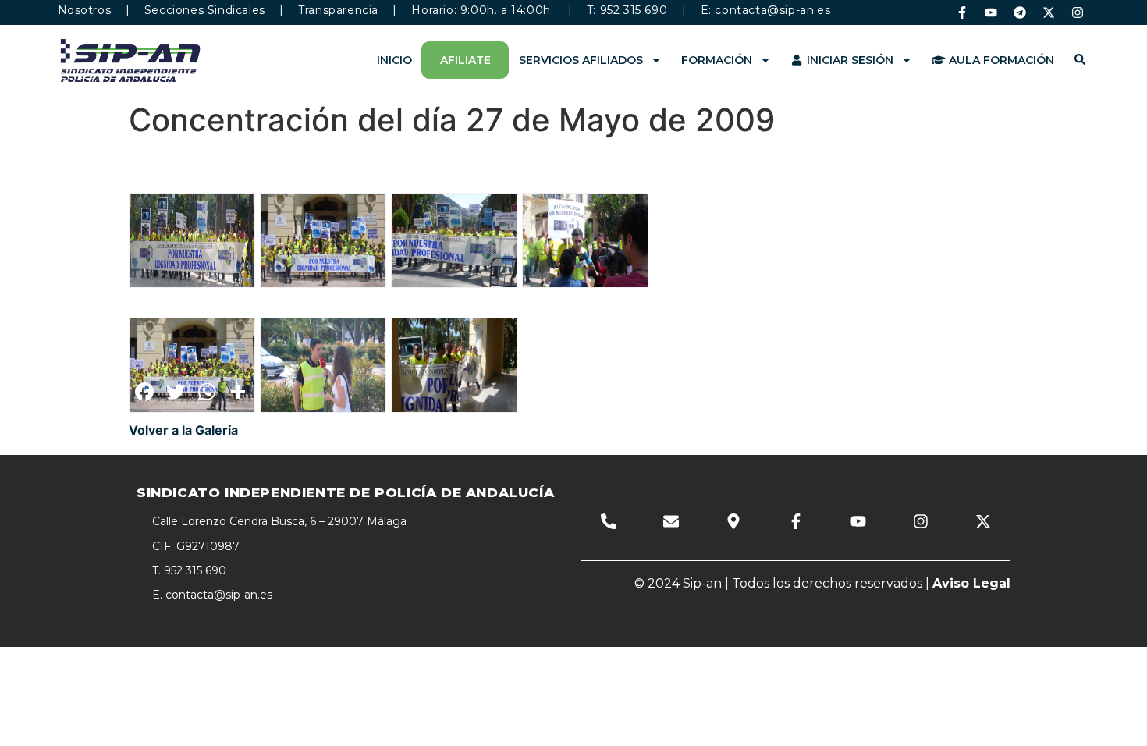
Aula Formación (1000, 60)
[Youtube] (990, 12)
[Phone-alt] (608, 521)
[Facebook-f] (962, 12)
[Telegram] (1019, 12)
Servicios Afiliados (581, 60)
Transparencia (338, 10)
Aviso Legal (971, 583)
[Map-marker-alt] (733, 521)
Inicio (394, 60)
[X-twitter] (1048, 12)
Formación (716, 60)
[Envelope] (671, 521)
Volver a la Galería (183, 430)
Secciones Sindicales (204, 10)
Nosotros (85, 10)
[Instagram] (1077, 12)
